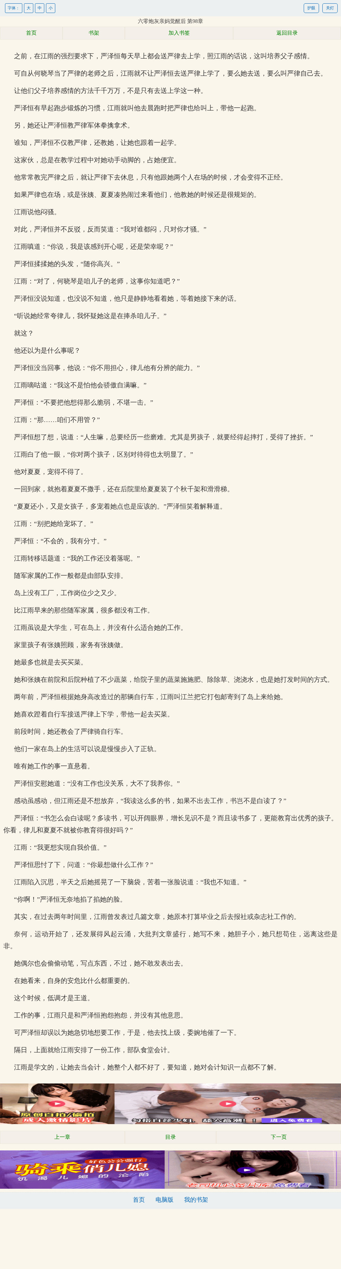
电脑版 (164, 1199)
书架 (94, 33)
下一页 (279, 1137)
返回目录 (287, 33)
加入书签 (179, 33)
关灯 (330, 8)
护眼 (311, 8)
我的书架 (196, 1199)
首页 (31, 33)
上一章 (62, 1137)
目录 (170, 1137)
